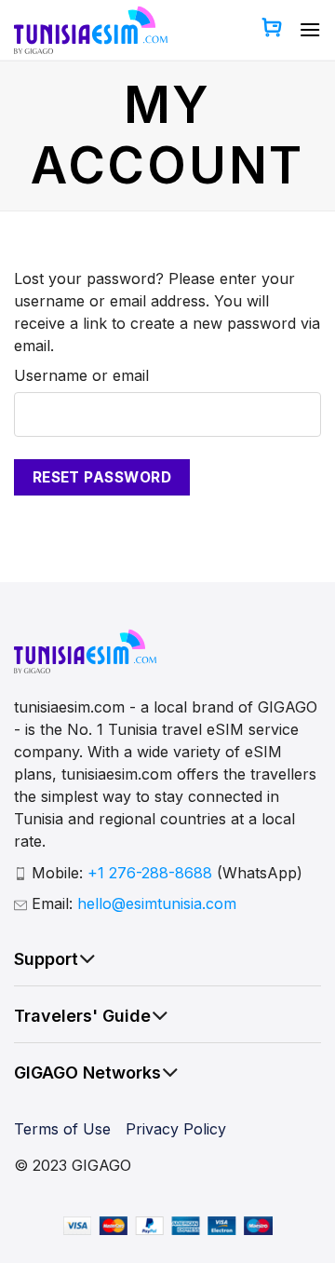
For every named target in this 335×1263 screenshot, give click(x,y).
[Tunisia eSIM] (91, 29)
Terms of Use (62, 1129)
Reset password (102, 477)
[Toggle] (87, 958)
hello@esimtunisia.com (156, 903)
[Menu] (310, 29)
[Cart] (272, 29)
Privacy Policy (176, 1129)
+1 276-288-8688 (152, 872)
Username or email (81, 375)
